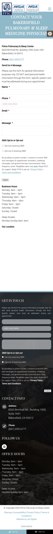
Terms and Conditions (11, 172)
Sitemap (8, 512)
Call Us (14, 532)
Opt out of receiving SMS (15, 151)
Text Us (41, 532)
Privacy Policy (36, 169)
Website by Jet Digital (26, 519)
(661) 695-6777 (16, 59)
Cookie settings (26, 526)
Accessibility (19, 512)
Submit (5, 180)
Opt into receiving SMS (14, 146)
